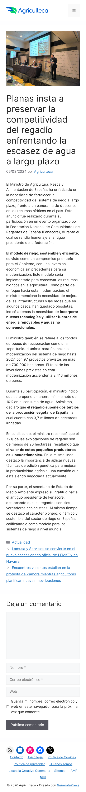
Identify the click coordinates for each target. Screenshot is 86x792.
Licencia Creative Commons (29, 771)
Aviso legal (35, 757)
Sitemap (60, 771)
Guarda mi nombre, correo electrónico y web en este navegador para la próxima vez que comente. (44, 706)
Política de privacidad (29, 764)
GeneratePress (68, 785)
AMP (74, 771)
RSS (43, 778)
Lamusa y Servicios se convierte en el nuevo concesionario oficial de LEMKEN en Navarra (42, 555)
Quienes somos (60, 764)
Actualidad (21, 542)
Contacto (16, 757)
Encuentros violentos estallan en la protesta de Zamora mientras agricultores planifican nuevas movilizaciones (41, 574)
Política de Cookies (62, 757)
